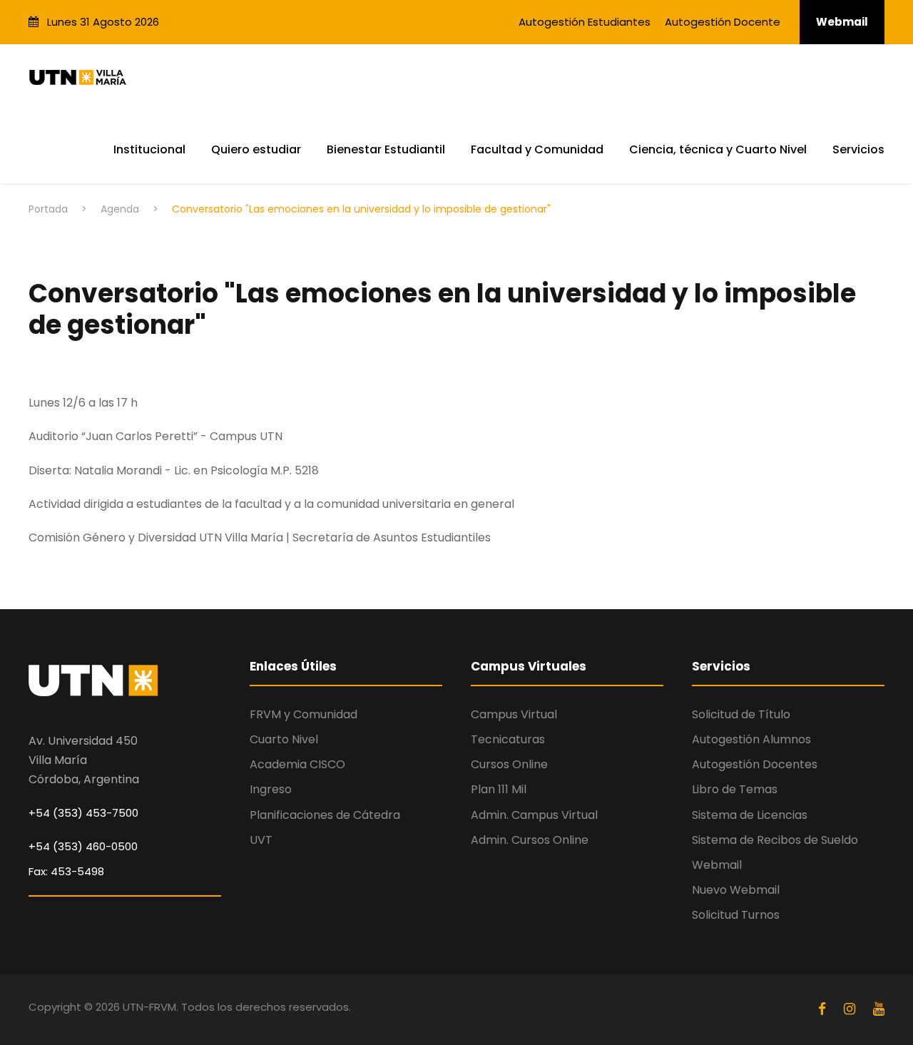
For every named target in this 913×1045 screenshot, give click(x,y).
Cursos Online (509, 764)
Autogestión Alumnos (751, 739)
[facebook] (824, 1009)
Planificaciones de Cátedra (325, 815)
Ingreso (271, 789)
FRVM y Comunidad (303, 714)
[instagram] (851, 1009)
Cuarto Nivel (284, 739)
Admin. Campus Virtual (534, 815)
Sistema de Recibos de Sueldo (775, 840)
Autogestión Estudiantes (585, 21)
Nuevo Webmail (736, 890)
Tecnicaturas (508, 739)
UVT (261, 840)
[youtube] (878, 1009)
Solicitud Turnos (736, 915)
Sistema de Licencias (749, 815)
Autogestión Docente (722, 21)
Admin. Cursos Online (529, 840)
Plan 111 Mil (498, 789)
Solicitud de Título (741, 714)
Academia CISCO (297, 764)
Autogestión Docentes (754, 764)
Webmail (842, 21)
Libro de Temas (734, 789)
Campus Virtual (514, 714)
